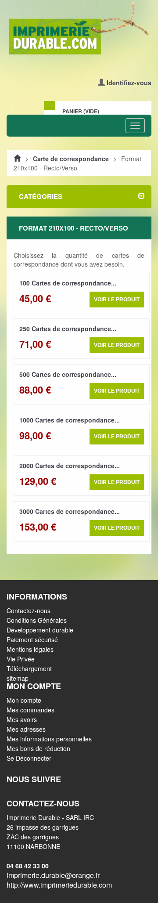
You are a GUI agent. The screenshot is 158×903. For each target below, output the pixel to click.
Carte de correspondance (71, 158)
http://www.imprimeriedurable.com (59, 885)
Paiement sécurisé (32, 639)
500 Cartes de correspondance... (67, 374)
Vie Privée (21, 658)
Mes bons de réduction (38, 748)
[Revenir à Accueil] (17, 158)
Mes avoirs (22, 719)
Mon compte (24, 700)
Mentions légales (30, 649)
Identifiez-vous (129, 82)
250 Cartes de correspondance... (67, 328)
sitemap (18, 678)
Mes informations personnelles (49, 738)
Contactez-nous (28, 610)
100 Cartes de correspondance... (67, 282)
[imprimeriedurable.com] (79, 29)
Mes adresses (26, 729)
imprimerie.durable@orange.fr (53, 875)
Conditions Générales (37, 620)
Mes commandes (30, 709)
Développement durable (40, 629)
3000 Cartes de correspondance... (69, 511)
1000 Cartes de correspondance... (69, 419)
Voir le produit (117, 299)
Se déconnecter (29, 758)
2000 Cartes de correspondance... (69, 465)
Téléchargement (29, 668)
